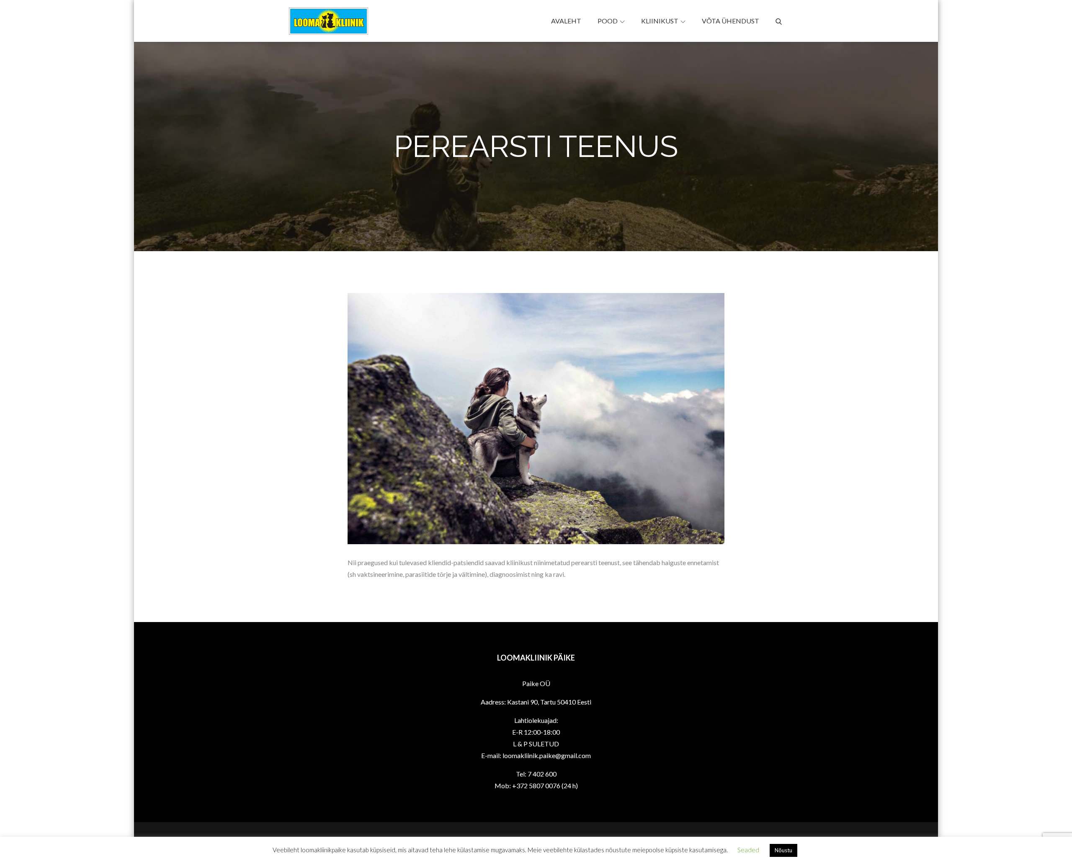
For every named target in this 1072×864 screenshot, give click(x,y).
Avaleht (566, 21)
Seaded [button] (748, 850)
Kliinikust (659, 21)
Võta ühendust (730, 21)
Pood (608, 21)
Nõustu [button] (783, 850)
